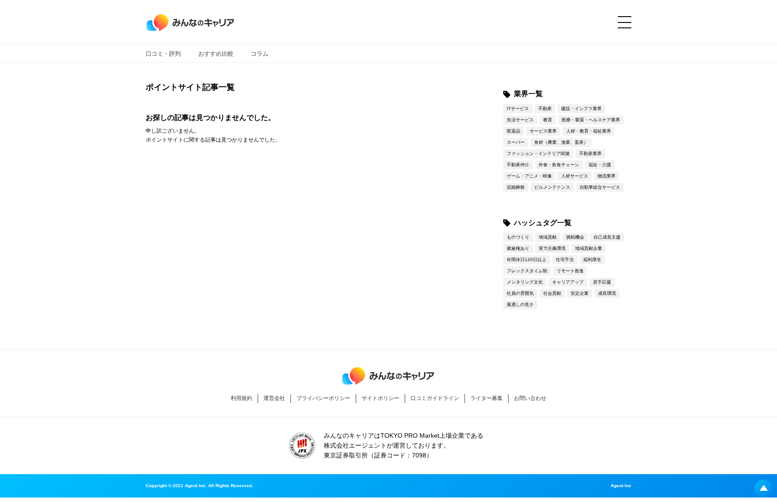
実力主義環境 (552, 248)
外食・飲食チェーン (559, 164)
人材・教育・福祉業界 (588, 131)
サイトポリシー (380, 398)
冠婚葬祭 (516, 187)
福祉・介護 (600, 164)
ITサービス (518, 108)
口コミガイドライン (435, 398)
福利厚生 (592, 259)
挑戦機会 (575, 237)
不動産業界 (590, 153)
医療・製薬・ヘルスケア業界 (591, 119)
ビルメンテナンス (552, 187)
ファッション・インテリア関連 (538, 153)
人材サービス (574, 175)
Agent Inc (621, 486)
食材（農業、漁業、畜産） (561, 142)
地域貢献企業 (588, 248)
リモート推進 (570, 270)
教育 (547, 119)
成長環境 (607, 293)
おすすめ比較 (215, 53)
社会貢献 (552, 293)
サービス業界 (543, 131)
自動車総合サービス (600, 187)
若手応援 (602, 282)
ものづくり (518, 237)
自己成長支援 (607, 237)
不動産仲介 (518, 164)
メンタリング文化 (525, 282)
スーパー (516, 142)
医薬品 (513, 131)
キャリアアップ (568, 282)
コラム (259, 53)
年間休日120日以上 (526, 259)
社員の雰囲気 (520, 293)
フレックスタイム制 (527, 270)
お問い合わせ (530, 398)
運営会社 (274, 398)
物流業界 (607, 175)
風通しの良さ (520, 304)
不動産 (545, 108)
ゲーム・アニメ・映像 (529, 175)
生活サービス (520, 119)
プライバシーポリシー (323, 398)
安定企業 (580, 293)
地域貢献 (548, 237)
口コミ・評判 (163, 53)
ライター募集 (486, 398)
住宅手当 (565, 259)
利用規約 (241, 398)
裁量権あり (518, 248)
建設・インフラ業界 (581, 108)
